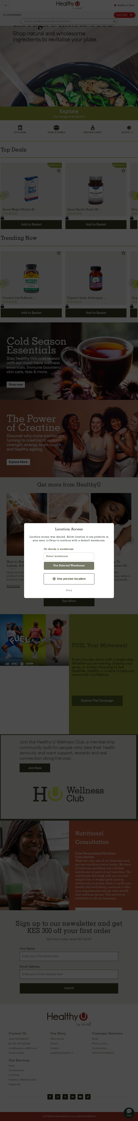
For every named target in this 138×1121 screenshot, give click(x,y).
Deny (69, 590)
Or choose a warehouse (58, 549)
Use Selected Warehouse (69, 565)
